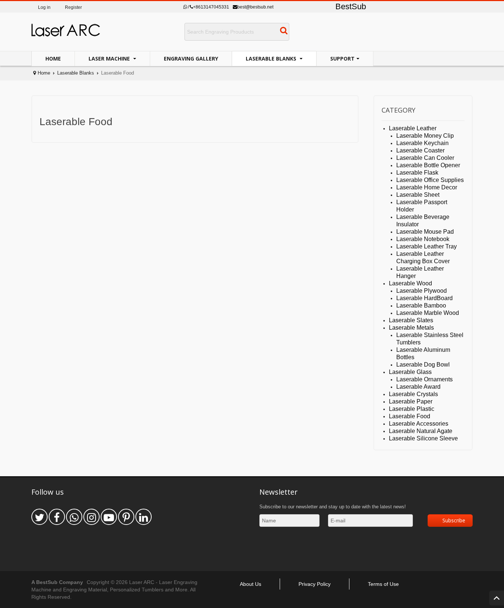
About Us (250, 584)
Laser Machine (110, 58)
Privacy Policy (314, 584)
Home (53, 58)
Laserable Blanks (272, 58)
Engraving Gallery (191, 58)
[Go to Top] (496, 598)
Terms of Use (383, 584)
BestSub (350, 6)
